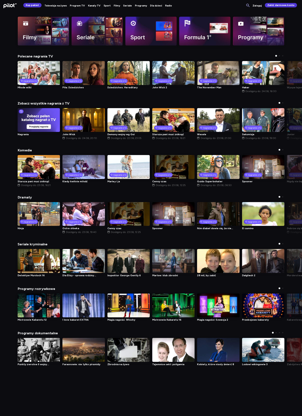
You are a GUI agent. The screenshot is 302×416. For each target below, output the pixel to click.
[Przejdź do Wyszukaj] (248, 6)
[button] (276, 55)
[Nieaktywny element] (43, 31)
